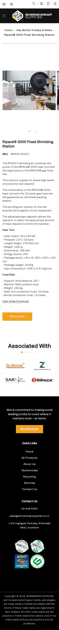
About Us (29, 464)
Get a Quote (17, 316)
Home (8, 30)
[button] (33, 3)
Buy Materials (30, 429)
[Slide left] (22, 131)
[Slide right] (36, 131)
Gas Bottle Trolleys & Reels (34, 30)
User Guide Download (15, 301)
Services (29, 483)
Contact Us (29, 489)
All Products (29, 458)
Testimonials (29, 470)
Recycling (29, 477)
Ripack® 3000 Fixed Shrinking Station (29, 35)
